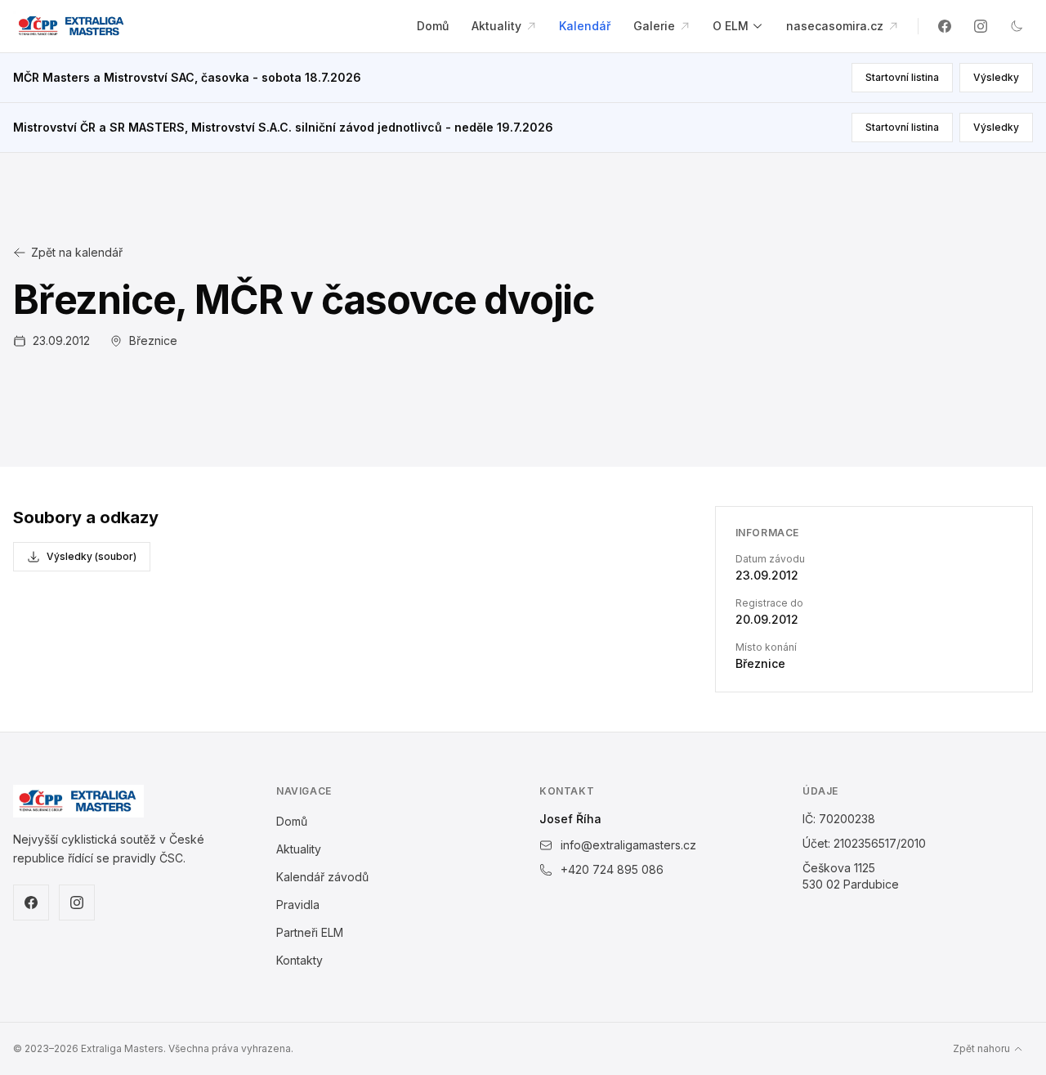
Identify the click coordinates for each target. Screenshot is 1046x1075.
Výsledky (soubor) (91, 556)
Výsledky (996, 77)
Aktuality (498, 26)
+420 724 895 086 (612, 869)
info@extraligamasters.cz (628, 845)
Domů (433, 26)
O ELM (731, 26)
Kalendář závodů (322, 877)
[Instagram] (980, 26)
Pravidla (298, 905)
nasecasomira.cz (836, 26)
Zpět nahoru (981, 1048)
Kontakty (299, 960)
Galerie (655, 26)
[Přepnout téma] (1016, 26)
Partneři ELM (309, 932)
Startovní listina (902, 77)
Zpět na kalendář (77, 252)
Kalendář (584, 26)
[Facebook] (944, 26)
